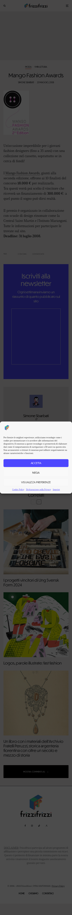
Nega (36, 472)
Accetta (36, 463)
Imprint (56, 489)
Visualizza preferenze (36, 482)
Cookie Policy (18, 489)
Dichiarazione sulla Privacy (38, 489)
